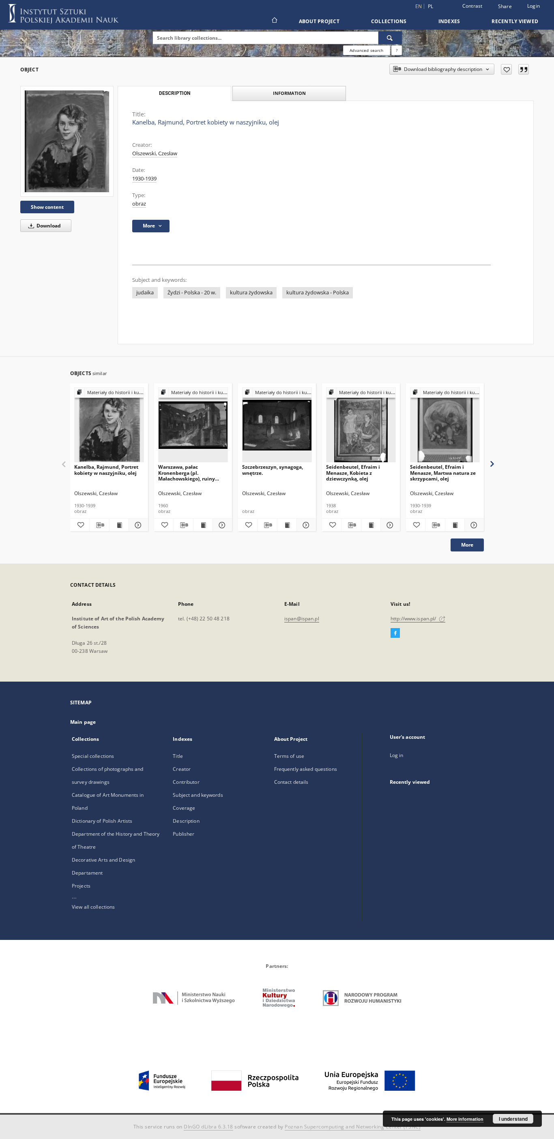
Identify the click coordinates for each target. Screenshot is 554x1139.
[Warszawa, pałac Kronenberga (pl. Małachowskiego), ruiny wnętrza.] (193, 425)
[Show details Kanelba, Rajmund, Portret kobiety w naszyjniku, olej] (137, 525)
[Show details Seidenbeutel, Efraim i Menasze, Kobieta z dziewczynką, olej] (389, 525)
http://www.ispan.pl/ (414, 618)
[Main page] (274, 21)
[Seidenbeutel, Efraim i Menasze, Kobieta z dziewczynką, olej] (360, 425)
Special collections (93, 756)
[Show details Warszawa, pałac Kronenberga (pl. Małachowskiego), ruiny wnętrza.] (221, 525)
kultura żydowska (251, 292)
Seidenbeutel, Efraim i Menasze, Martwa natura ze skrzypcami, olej (443, 472)
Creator (182, 769)
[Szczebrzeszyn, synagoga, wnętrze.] (277, 425)
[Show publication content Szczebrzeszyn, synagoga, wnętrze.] (286, 525)
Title (178, 756)
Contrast (472, 5)
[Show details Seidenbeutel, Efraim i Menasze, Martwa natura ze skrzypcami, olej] (473, 525)
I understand (513, 1118)
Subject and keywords (198, 795)
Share (505, 6)
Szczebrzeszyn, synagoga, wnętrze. (272, 469)
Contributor (186, 782)
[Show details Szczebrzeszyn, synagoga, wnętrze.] (305, 525)
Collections (389, 21)
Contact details (291, 782)
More (467, 544)
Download (48, 225)
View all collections (93, 906)
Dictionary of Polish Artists (102, 820)
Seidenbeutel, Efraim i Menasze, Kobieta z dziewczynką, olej (353, 472)
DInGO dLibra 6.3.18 (208, 1126)
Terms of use (289, 756)
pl (431, 6)
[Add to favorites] (506, 69)
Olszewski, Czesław (154, 153)
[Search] (390, 37)
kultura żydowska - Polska (317, 292)
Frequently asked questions (305, 769)
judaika (145, 292)
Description (186, 820)
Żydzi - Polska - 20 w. (191, 292)
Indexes (449, 21)
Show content (47, 207)
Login (533, 5)
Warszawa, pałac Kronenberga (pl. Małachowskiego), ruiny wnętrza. (186, 472)
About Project (319, 21)
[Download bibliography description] (99, 525)
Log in (397, 755)
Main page (83, 722)
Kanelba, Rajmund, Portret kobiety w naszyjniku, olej (106, 469)
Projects (81, 885)
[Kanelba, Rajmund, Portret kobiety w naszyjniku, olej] (67, 141)
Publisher (183, 833)
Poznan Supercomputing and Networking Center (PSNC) (353, 1126)
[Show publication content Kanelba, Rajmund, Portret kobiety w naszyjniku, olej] (119, 525)
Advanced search (366, 50)
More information (465, 1119)
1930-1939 (144, 178)
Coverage (184, 807)
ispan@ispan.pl (301, 618)
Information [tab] (289, 93)
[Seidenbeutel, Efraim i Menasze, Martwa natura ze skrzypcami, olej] (444, 425)
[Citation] (523, 69)
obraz (139, 203)
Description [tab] (174, 93)
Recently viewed (515, 21)
